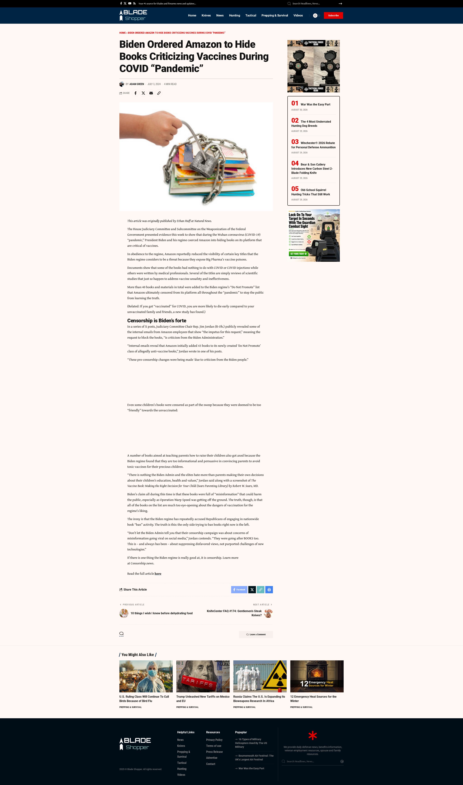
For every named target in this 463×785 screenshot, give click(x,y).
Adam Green (136, 84)
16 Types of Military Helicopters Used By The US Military (251, 743)
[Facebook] (121, 3)
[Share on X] (143, 93)
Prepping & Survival (130, 707)
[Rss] (134, 3)
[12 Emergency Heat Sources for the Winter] (317, 676)
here (158, 573)
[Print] (269, 589)
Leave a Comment (258, 634)
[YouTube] (129, 3)
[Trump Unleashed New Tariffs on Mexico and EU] (203, 676)
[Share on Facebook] (135, 93)
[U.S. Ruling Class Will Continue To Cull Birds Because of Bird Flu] (146, 676)
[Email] (151, 93)
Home (122, 32)
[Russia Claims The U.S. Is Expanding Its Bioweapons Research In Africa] (260, 676)
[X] (125, 3)
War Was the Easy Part (315, 104)
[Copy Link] (158, 93)
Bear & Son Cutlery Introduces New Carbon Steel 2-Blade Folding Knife (312, 169)
